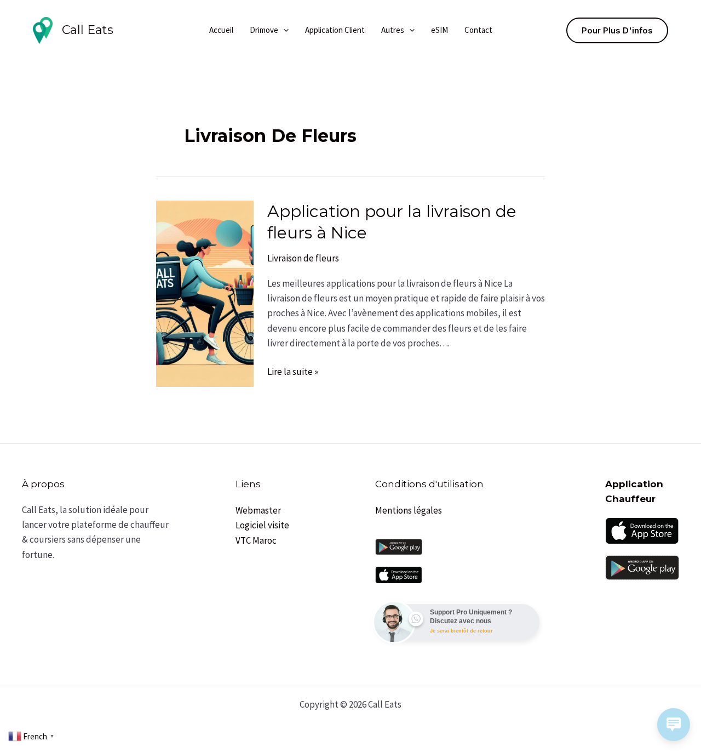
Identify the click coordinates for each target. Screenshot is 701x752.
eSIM (439, 30)
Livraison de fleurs (303, 258)
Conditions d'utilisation (429, 483)
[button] (283, 30)
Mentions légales (408, 510)
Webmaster (258, 510)
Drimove (264, 30)
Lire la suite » (292, 371)
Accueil (221, 30)
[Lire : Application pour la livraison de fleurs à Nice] (205, 293)
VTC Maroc (256, 540)
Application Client (335, 30)
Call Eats (87, 29)
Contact (478, 30)
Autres (392, 30)
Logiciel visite (262, 525)
